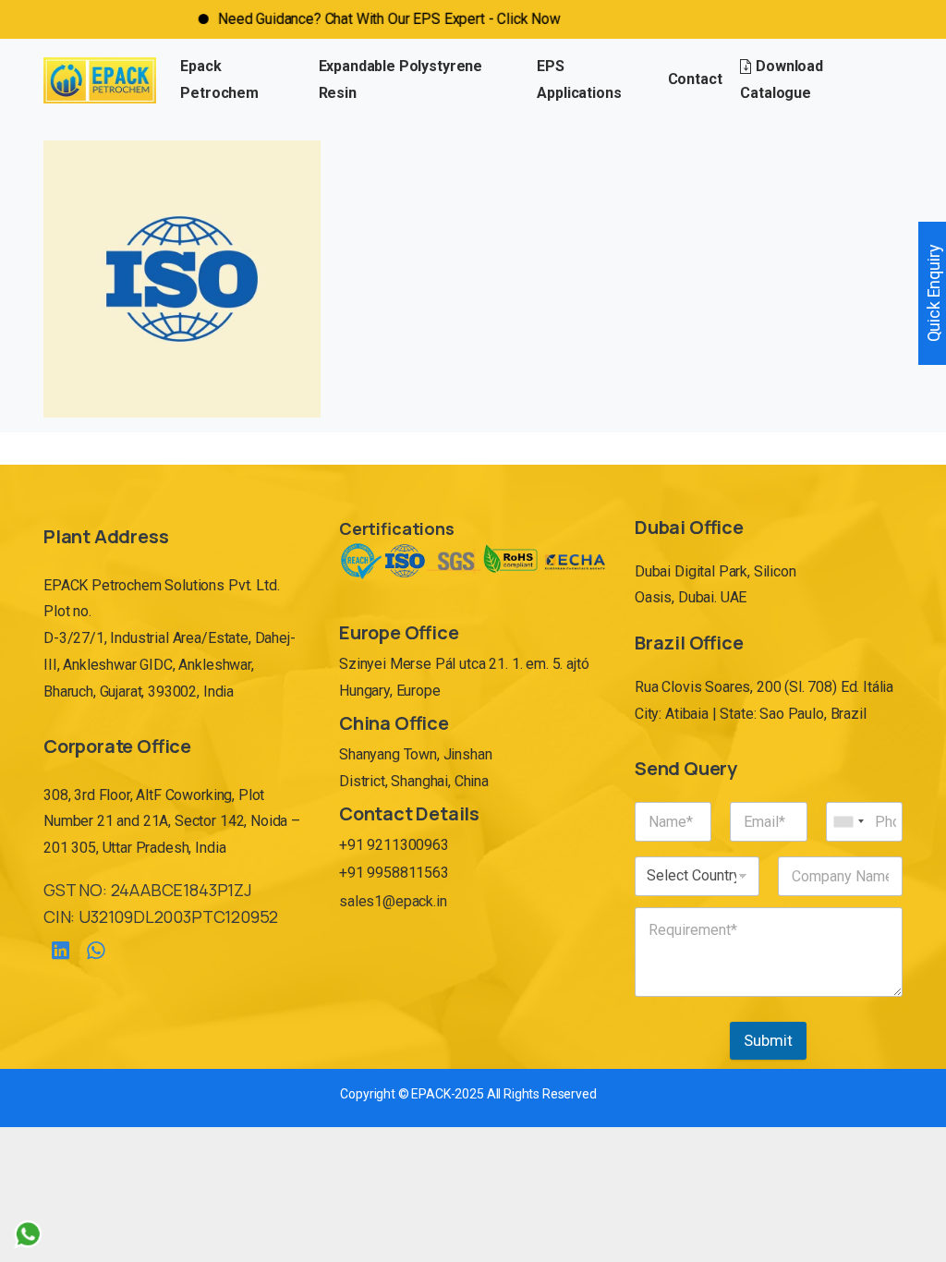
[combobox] (848, 822)
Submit (768, 1040)
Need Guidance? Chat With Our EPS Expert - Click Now (365, 19)
